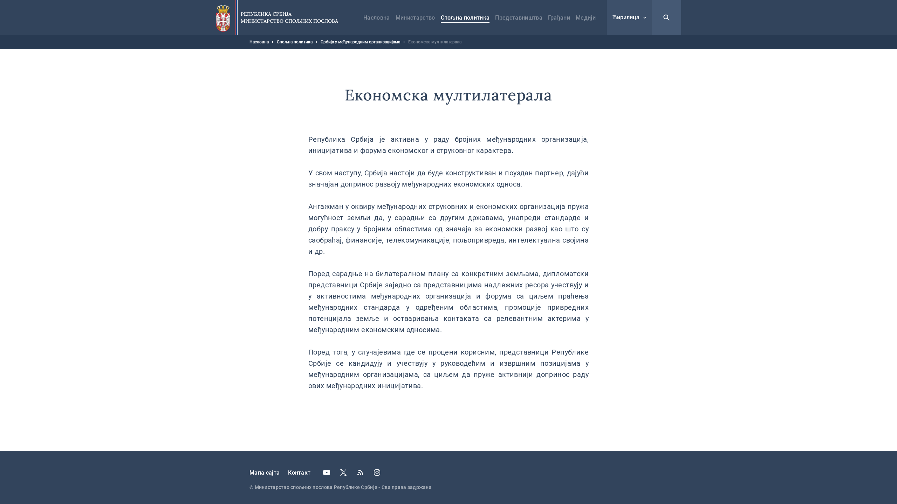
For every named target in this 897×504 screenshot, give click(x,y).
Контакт (299, 472)
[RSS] (360, 472)
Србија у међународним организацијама (360, 42)
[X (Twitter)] (343, 472)
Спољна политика (465, 17)
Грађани (559, 17)
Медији (586, 17)
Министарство (415, 17)
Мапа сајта (264, 472)
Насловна (376, 17)
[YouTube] (326, 472)
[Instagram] (377, 472)
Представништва (518, 17)
